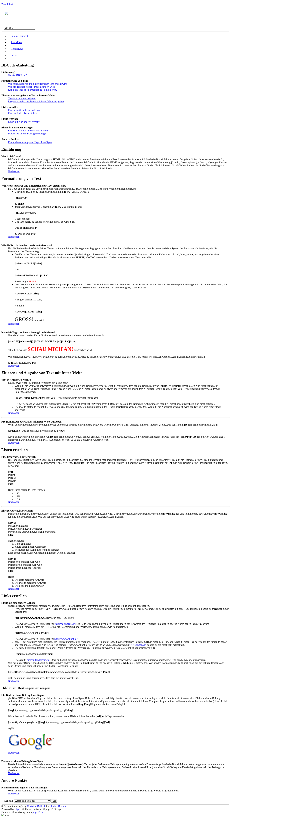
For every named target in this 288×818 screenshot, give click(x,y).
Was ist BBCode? (17, 75)
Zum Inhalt (7, 4)
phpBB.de (37, 812)
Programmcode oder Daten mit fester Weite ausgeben (36, 101)
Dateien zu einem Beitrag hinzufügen (27, 133)
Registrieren (17, 48)
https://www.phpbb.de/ (66, 638)
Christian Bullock (36, 806)
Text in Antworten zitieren (22, 98)
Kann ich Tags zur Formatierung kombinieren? (32, 89)
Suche (14, 55)
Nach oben (14, 171)
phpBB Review (58, 806)
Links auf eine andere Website (24, 121)
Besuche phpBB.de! (65, 623)
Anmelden (16, 42)
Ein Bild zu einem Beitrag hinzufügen (28, 130)
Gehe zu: (9, 800)
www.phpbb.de (138, 644)
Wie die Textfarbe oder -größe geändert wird (31, 86)
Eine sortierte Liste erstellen (22, 113)
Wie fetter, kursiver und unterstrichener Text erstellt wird (37, 83)
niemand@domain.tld (38, 660)
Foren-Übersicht (19, 36)
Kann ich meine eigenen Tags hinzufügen (30, 142)
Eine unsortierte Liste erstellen (24, 110)
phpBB (18, 809)
